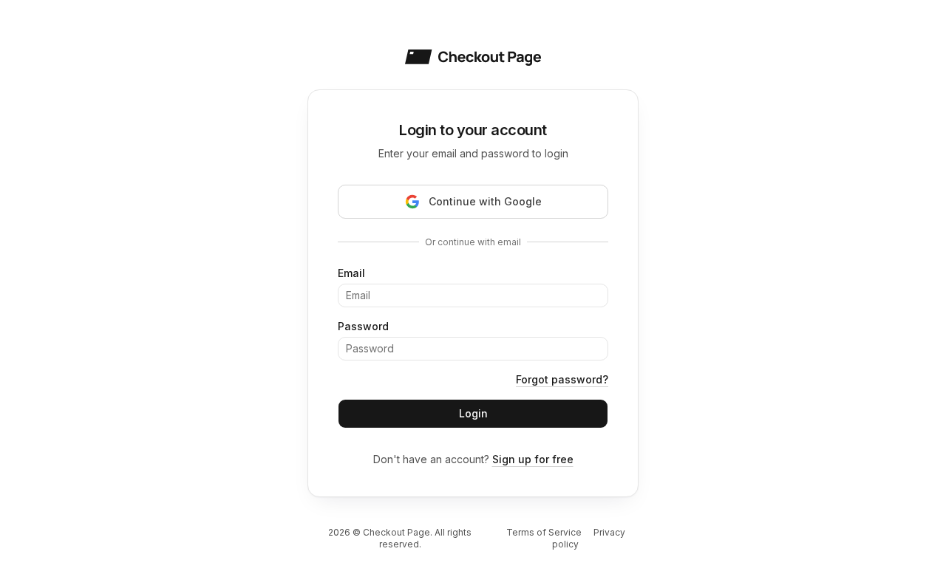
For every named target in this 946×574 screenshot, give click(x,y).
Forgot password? (562, 379)
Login (473, 413)
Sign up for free (533, 459)
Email (351, 273)
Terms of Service (544, 532)
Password (363, 326)
